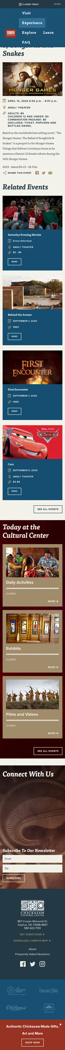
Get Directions (31, 934)
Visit (26, 13)
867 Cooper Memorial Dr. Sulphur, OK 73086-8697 (33, 923)
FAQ (26, 42)
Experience (32, 22)
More (15, 262)
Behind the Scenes (20, 314)
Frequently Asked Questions (32, 954)
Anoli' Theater (19, 107)
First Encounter (18, 389)
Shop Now (32, 1042)
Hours (57, 4)
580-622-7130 (32, 928)
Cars (11, 464)
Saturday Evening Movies (24, 234)
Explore (29, 32)
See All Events (48, 751)
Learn (48, 32)
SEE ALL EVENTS (48, 509)
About (32, 949)
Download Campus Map (31, 940)
